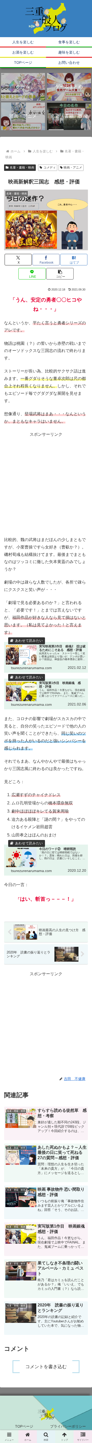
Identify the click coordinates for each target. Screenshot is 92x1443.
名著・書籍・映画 (22, 167)
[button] (60, 273)
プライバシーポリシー (68, 1426)
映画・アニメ (73, 167)
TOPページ (24, 1426)
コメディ (49, 167)
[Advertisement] (46, 484)
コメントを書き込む (46, 1366)
